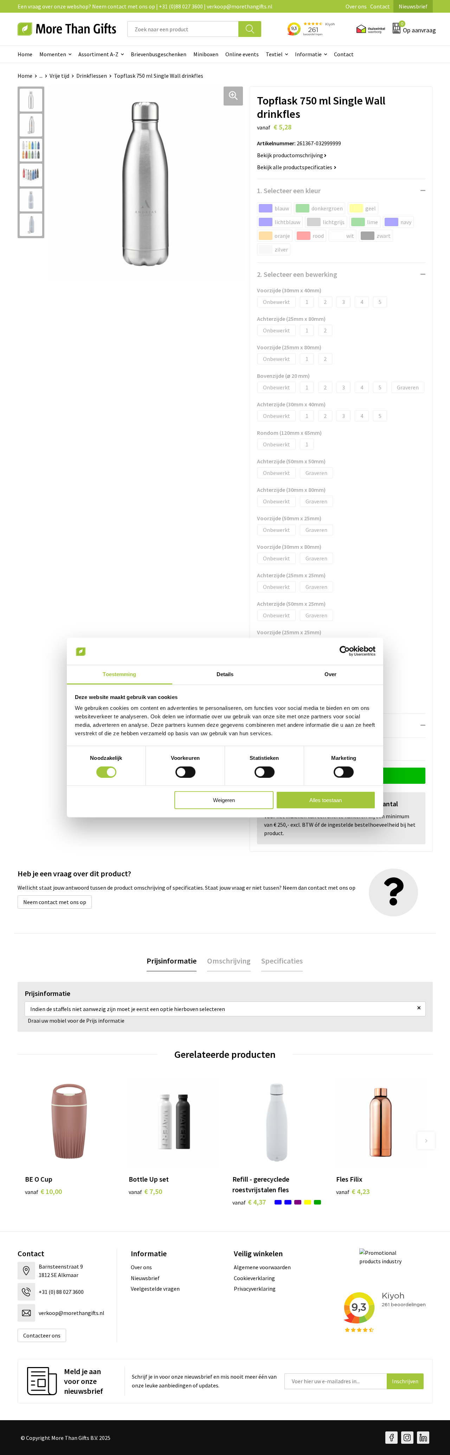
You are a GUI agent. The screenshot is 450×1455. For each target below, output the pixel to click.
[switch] (185, 771)
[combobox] (183, 29)
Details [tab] (225, 674)
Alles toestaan (325, 800)
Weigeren (224, 800)
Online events (242, 54)
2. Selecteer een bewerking (297, 274)
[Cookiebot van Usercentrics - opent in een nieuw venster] (344, 651)
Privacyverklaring (255, 1288)
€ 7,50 (145, 1191)
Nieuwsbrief (413, 6)
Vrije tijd (59, 75)
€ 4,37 (249, 1201)
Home (25, 54)
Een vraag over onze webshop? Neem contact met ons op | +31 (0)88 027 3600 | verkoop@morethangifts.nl (145, 6)
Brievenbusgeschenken (158, 54)
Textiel (274, 54)
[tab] (172, 961)
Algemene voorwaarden (262, 1267)
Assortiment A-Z (98, 54)
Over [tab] (330, 674)
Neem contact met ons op (54, 902)
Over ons (356, 6)
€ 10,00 (43, 1191)
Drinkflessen (91, 75)
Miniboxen (205, 54)
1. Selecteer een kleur (289, 190)
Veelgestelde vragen (155, 1288)
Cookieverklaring (254, 1278)
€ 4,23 (352, 1191)
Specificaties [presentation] (282, 961)
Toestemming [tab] (119, 674)
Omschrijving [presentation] (229, 961)
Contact (380, 6)
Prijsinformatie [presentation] (172, 961)
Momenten (52, 54)
